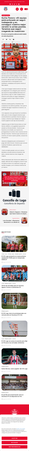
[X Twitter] (6, 39)
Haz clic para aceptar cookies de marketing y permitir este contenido (14, 178)
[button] (17, 9)
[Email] (13, 39)
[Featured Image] (14, 244)
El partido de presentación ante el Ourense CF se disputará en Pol (12, 395)
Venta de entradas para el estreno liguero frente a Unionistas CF (13, 286)
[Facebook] (3, 39)
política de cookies (21, 428)
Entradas (14, 1)
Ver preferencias (14, 447)
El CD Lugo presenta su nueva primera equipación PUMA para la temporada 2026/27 (14, 257)
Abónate (11, 1)
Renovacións (6, 1)
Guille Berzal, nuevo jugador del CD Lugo (14, 368)
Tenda (23, 1)
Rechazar (14, 442)
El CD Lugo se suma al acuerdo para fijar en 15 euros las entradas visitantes (14, 341)
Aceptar (14, 438)
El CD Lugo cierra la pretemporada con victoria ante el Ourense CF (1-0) (14, 314)
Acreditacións (19, 1)
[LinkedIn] (10, 39)
